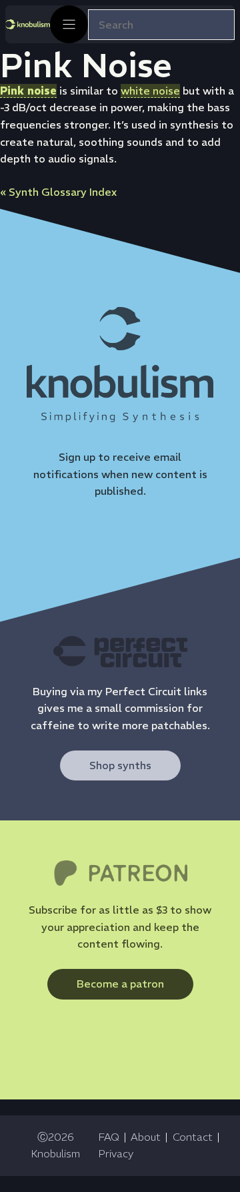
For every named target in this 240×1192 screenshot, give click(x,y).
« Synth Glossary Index (58, 191)
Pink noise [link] (28, 90)
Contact (193, 1136)
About (146, 1136)
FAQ (108, 1136)
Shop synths (120, 765)
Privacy (115, 1153)
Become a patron (120, 983)
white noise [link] (150, 90)
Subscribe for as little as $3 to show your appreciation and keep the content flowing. (120, 926)
